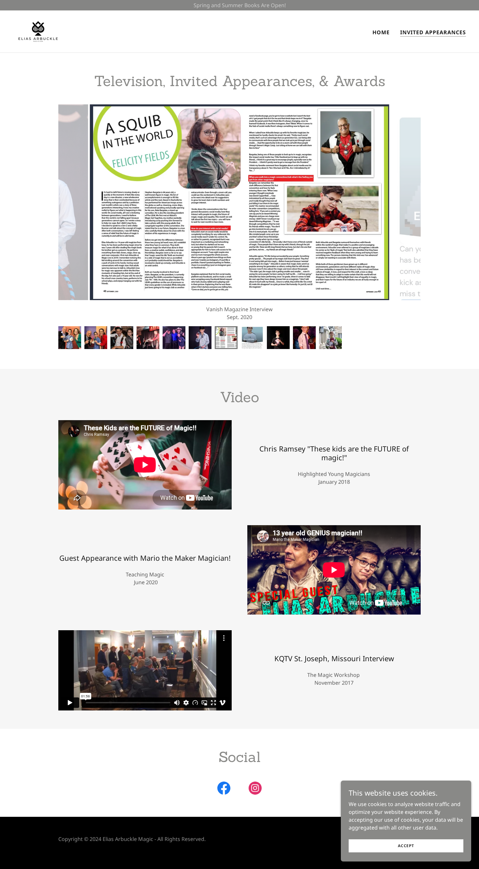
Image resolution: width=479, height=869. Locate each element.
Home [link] (381, 32)
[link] (38, 31)
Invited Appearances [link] (433, 32)
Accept (406, 845)
